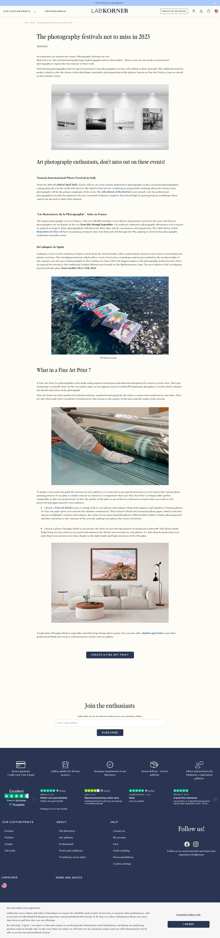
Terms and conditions (71, 850)
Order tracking (121, 850)
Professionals (55, 11)
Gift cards (9, 850)
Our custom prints (16, 11)
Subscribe (110, 732)
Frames (8, 844)
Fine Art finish (63, 508)
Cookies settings (122, 864)
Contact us (119, 831)
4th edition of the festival (116, 192)
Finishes (9, 837)
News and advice (69, 877)
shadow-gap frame (152, 633)
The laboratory (67, 831)
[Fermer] (214, 4)
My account (119, 837)
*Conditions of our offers (72, 857)
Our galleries (66, 837)
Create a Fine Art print (110, 654)
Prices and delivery (123, 857)
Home (26, 22)
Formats (9, 831)
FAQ (115, 844)
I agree (188, 924)
